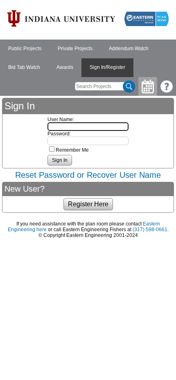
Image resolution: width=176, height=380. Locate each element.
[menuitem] (25, 49)
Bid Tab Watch (24, 67)
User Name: (60, 119)
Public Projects (24, 48)
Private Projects (75, 48)
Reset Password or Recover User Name (88, 174)
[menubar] (88, 58)
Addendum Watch (129, 48)
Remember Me (72, 150)
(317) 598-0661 (150, 229)
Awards (64, 67)
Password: (59, 134)
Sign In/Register (107, 67)
